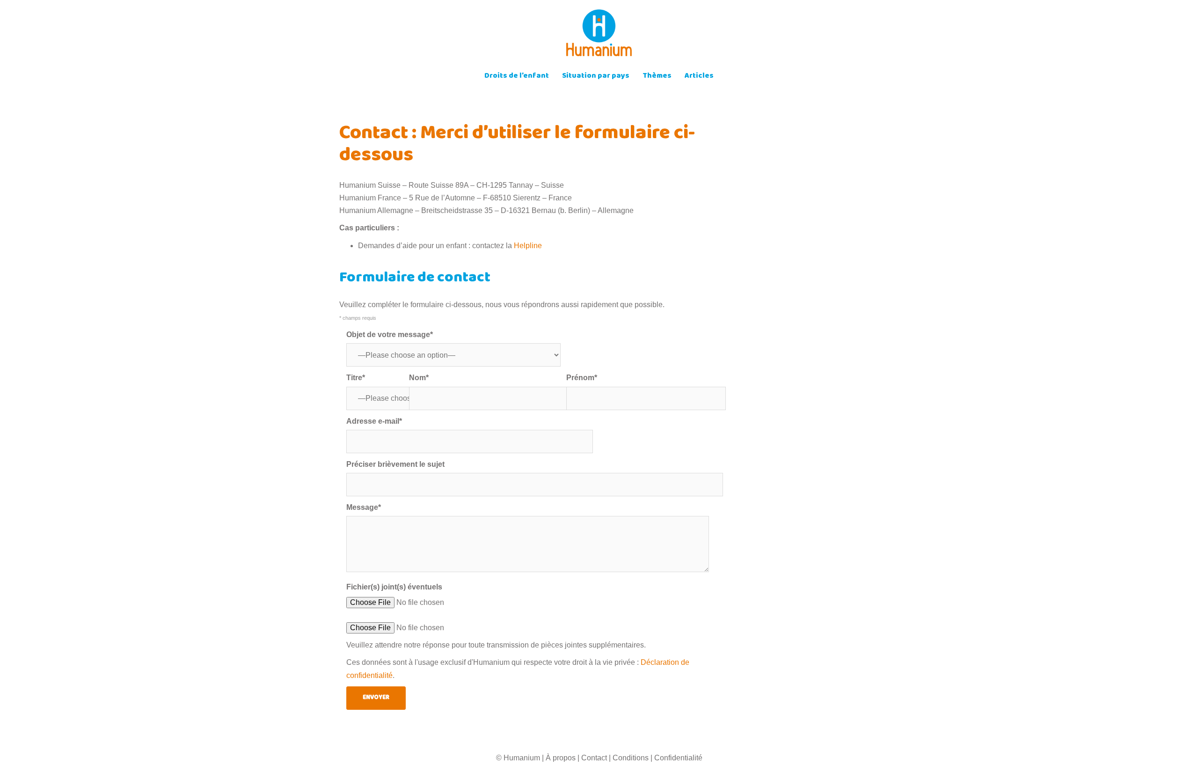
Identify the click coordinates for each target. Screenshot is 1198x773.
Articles (699, 76)
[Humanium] (599, 36)
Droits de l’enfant (516, 76)
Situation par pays (595, 76)
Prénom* (581, 378)
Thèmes (657, 76)
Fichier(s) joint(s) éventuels (394, 587)
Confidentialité (678, 758)
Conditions (631, 758)
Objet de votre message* (389, 335)
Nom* (419, 378)
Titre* (355, 378)
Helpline (528, 246)
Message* (363, 507)
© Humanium (518, 758)
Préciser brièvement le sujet (395, 464)
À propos (561, 758)
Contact (594, 758)
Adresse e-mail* (374, 421)
